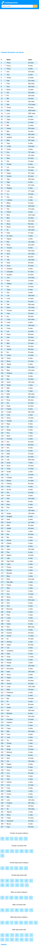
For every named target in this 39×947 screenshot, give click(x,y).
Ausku (9, 707)
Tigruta (9, 364)
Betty (8, 394)
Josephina (10, 651)
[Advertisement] (19, 29)
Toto (8, 209)
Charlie (9, 412)
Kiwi (8, 710)
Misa (8, 370)
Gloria (9, 418)
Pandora (9, 803)
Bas (8, 534)
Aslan (8, 549)
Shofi (8, 495)
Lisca (8, 737)
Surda (9, 149)
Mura (8, 280)
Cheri (8, 531)
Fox (8, 716)
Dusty (8, 406)
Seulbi (9, 471)
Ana (8, 442)
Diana (9, 334)
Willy (8, 525)
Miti (8, 98)
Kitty (8, 80)
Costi (8, 415)
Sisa (8, 594)
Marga (9, 430)
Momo (9, 227)
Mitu (8, 131)
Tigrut (8, 119)
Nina (8, 627)
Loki (8, 459)
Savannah (10, 821)
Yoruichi (9, 248)
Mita (8, 170)
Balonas (9, 752)
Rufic (8, 779)
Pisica (9, 62)
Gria (8, 197)
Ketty (8, 233)
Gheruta (9, 642)
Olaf (8, 498)
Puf (8, 286)
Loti (8, 331)
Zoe (8, 761)
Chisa (8, 328)
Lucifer (9, 146)
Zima (8, 451)
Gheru (9, 815)
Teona (9, 674)
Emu (8, 725)
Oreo (8, 600)
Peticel (9, 212)
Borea (9, 597)
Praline (9, 585)
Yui (8, 194)
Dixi (8, 403)
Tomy (8, 185)
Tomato (9, 164)
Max (8, 104)
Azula (8, 462)
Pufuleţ (9, 543)
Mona (8, 245)
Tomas (9, 107)
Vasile (9, 358)
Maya (8, 134)
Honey (9, 522)
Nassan (9, 659)
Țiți (8, 740)
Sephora (9, 722)
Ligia (8, 558)
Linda (8, 319)
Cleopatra (10, 271)
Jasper (9, 645)
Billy (8, 731)
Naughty (9, 516)
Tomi (8, 86)
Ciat (8, 648)
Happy (9, 173)
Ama (8, 591)
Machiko (9, 573)
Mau (8, 379)
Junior (9, 382)
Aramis (9, 636)
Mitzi (8, 343)
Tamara (9, 683)
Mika (8, 140)
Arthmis (9, 782)
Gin (8, 352)
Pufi (8, 101)
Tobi (8, 304)
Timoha (9, 743)
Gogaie (9, 764)
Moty (8, 501)
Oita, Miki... (10, 582)
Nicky (8, 465)
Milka (8, 689)
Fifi (8, 95)
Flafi (8, 391)
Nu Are (9, 489)
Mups (8, 424)
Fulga (8, 695)
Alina (8, 680)
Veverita (9, 439)
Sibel (8, 653)
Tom (8, 71)
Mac (8, 698)
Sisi (8, 92)
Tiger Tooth (10, 561)
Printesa (9, 373)
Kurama (9, 633)
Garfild (9, 528)
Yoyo (8, 313)
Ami (8, 456)
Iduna (8, 436)
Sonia (8, 265)
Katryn (9, 624)
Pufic (8, 376)
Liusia (9, 618)
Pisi (8, 122)
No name (10, 236)
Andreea (9, 268)
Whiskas (9, 713)
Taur (8, 292)
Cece (8, 785)
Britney (9, 480)
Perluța (9, 662)
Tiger (8, 179)
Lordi (8, 298)
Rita (8, 242)
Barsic (9, 89)
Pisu (8, 507)
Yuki (8, 259)
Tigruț (8, 289)
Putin (8, 621)
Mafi (8, 546)
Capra (9, 728)
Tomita (9, 77)
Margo (9, 749)
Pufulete (9, 477)
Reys (8, 504)
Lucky (8, 686)
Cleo (8, 277)
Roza (8, 400)
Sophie (9, 349)
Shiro (8, 254)
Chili (8, 704)
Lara (8, 191)
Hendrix (9, 630)
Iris (8, 639)
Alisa (8, 346)
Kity (8, 161)
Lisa (8, 340)
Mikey (8, 203)
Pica (8, 433)
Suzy (8, 155)
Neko (8, 367)
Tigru (8, 143)
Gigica (9, 677)
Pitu (8, 492)
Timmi (9, 468)
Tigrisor (9, 239)
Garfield (9, 137)
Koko (8, 671)
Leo (8, 167)
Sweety (9, 176)
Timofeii (9, 421)
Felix (8, 83)
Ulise (8, 519)
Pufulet (9, 409)
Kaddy (9, 791)
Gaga (8, 755)
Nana (8, 307)
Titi (8, 809)
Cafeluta (9, 200)
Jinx (8, 301)
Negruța (9, 188)
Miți (8, 125)
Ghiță (8, 746)
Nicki (8, 758)
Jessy (8, 656)
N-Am (8, 486)
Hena (8, 770)
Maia (8, 158)
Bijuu (8, 576)
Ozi (8, 427)
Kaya (8, 827)
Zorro (8, 221)
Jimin (8, 806)
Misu (8, 218)
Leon (8, 800)
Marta (8, 445)
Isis (8, 316)
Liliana (9, 355)
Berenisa (9, 609)
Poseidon (10, 719)
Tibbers (9, 283)
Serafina (9, 274)
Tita (8, 257)
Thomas (9, 310)
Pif (7, 701)
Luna (8, 113)
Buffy (8, 454)
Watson (9, 555)
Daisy (8, 251)
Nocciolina (10, 668)
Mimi (8, 215)
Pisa (8, 552)
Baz (8, 537)
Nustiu (9, 385)
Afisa (8, 588)
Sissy (8, 262)
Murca (9, 361)
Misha (9, 206)
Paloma (9, 483)
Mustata (9, 570)
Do (8, 474)
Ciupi (8, 788)
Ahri (8, 448)
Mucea (9, 824)
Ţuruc (8, 734)
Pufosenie (10, 692)
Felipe (9, 818)
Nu (8, 230)
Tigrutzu (9, 812)
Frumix (9, 794)
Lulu (8, 295)
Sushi (8, 665)
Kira (8, 152)
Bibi (8, 397)
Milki (8, 388)
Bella (8, 110)
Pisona (9, 567)
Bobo (8, 579)
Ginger (9, 513)
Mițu (8, 797)
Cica (8, 773)
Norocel (9, 767)
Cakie (8, 564)
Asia (8, 337)
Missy (8, 224)
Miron (8, 776)
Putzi (8, 615)
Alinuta (9, 540)
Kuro (8, 325)
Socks (9, 612)
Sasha (9, 128)
